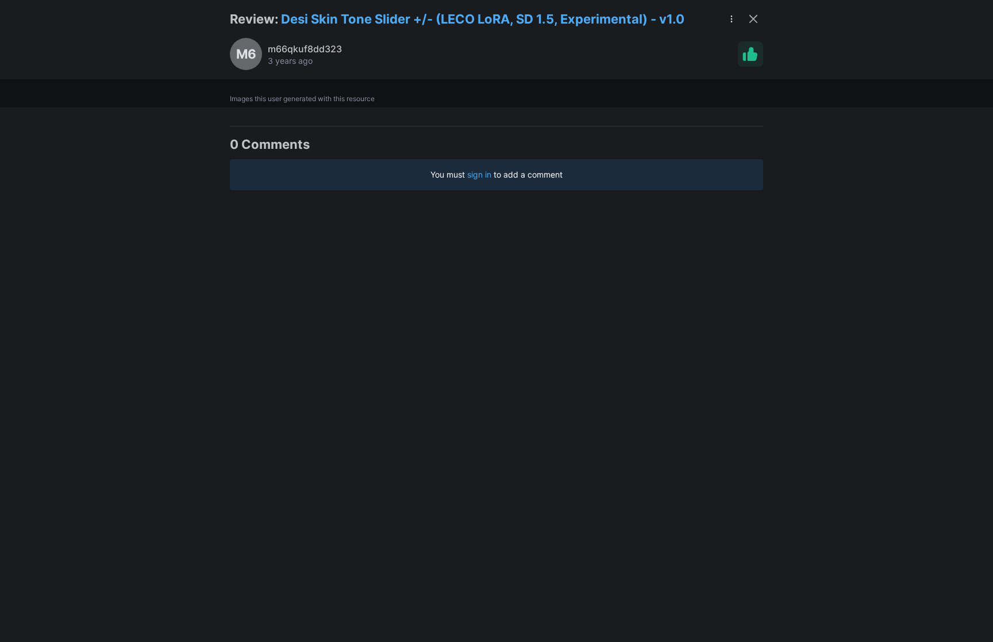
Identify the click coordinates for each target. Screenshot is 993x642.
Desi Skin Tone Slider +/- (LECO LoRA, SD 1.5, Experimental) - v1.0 (482, 18)
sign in (479, 174)
